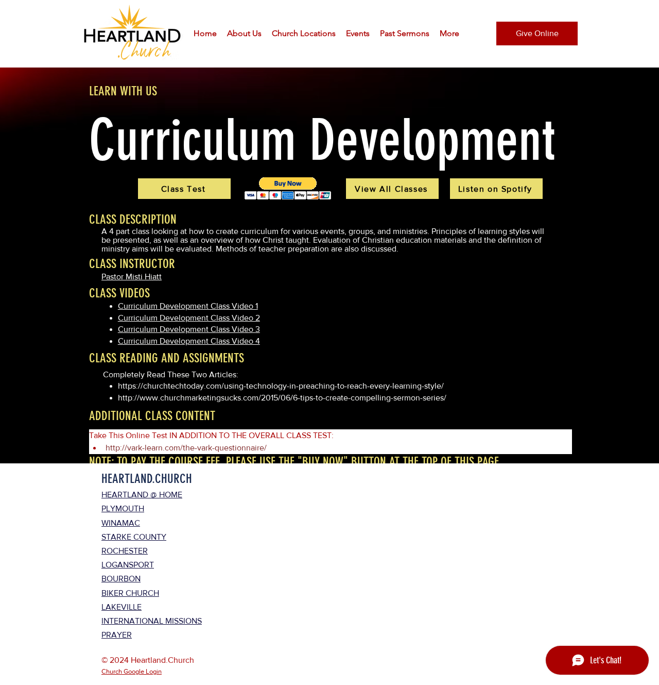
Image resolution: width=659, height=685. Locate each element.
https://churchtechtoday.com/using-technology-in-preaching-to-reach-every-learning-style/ (281, 385)
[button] (244, 33)
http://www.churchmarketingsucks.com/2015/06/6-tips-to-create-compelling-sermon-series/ (283, 397)
